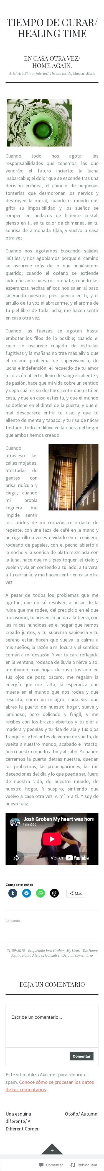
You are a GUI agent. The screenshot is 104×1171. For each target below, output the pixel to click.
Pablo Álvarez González (40, 955)
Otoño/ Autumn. (81, 1114)
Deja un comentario (77, 955)
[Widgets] (52, 1148)
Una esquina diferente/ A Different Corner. (22, 1121)
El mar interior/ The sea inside (47, 73)
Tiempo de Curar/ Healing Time (52, 27)
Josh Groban (55, 950)
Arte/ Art (16, 73)
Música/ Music (84, 73)
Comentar (82, 1056)
